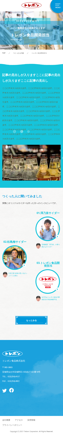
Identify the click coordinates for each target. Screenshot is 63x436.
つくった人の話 (18, 53)
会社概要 (6, 420)
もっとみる (31, 320)
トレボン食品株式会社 (13, 360)
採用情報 (31, 420)
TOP (4, 53)
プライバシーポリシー (12, 425)
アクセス (19, 420)
